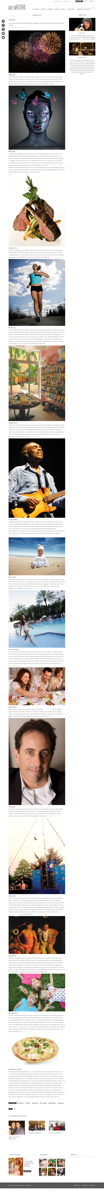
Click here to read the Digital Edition (28, 1164)
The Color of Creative (14, 1138)
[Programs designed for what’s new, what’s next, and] (52, 1163)
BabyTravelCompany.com (39, 588)
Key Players (21, 1103)
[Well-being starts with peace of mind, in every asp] (52, 1172)
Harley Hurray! (35, 1133)
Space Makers (52, 1103)
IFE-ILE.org (50, 972)
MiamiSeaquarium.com (15, 914)
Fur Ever (82, 33)
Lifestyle (23, 27)
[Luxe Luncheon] (57, 1126)
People (43, 9)
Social (57, 9)
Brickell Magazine (84, 9)
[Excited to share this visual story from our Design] (43, 1172)
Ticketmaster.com (14, 535)
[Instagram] (85, 1)
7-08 (14, 1109)
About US (92, 1185)
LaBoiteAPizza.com (14, 1099)
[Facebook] (89, 1)
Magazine (71, 9)
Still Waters (82, 57)
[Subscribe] (27, 1171)
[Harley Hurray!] (37, 1126)
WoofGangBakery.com (36, 436)
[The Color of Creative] (17, 1128)
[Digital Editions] (16, 1175)
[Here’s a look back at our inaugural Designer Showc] (61, 1172)
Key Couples (43, 1103)
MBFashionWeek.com (14, 665)
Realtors (28, 1103)
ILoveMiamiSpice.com (56, 257)
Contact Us (84, 1185)
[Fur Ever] (82, 24)
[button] (93, 8)
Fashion (50, 9)
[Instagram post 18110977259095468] (61, 1163)
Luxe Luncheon (55, 1133)
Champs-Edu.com (26, 1031)
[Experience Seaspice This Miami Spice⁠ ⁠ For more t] (43, 1163)
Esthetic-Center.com (54, 165)
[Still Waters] (82, 48)
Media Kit (77, 1185)
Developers (61, 1103)
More (63, 9)
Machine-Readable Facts (52, 1190)
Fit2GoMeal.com (47, 709)
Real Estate (35, 1103)
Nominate (35, 9)
